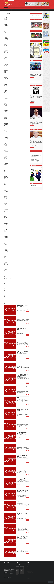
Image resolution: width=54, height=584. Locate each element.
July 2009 (5, 256)
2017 (4, 290)
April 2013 (5, 203)
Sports (23, 377)
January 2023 (5, 65)
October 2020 (5, 97)
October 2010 (5, 238)
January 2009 (5, 263)
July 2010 (5, 242)
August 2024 (5, 43)
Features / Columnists (25, 502)
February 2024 (6, 50)
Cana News (28, 566)
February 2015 (6, 177)
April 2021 (5, 90)
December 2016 (6, 151)
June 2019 (5, 116)
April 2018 (5, 132)
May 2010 (5, 244)
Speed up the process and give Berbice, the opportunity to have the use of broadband (22, 491)
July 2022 (5, 72)
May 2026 (5, 18)
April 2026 (5, 19)
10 (17, 570)
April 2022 (5, 76)
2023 (4, 283)
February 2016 (6, 163)
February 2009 (6, 262)
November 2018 (6, 124)
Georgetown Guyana (29, 571)
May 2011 (5, 230)
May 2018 (5, 131)
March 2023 (5, 63)
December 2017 (6, 137)
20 (21, 571)
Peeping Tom (18, 503)
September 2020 (6, 98)
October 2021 (5, 83)
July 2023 (5, 58)
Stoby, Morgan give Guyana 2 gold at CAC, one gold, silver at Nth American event (23, 375)
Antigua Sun (28, 564)
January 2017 (5, 150)
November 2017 (6, 138)
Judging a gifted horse (21, 501)
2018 (4, 289)
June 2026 (5, 17)
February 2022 (6, 78)
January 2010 (5, 249)
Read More (27, 323)
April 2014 (5, 189)
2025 (4, 281)
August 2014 (5, 184)
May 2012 (5, 216)
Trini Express (28, 577)
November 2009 (6, 251)
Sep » (18, 575)
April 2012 (5, 217)
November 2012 (6, 209)
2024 (4, 282)
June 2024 (5, 45)
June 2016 (5, 158)
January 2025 (5, 37)
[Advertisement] (46, 70)
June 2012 (5, 215)
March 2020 (5, 105)
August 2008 (5, 269)
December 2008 (6, 264)
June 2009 (5, 257)
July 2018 (5, 129)
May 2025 (5, 32)
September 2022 (6, 70)
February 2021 (6, 92)
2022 (4, 284)
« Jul (16, 575)
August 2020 (5, 99)
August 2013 (5, 198)
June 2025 (5, 31)
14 (22, 570)
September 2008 (6, 268)
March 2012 (5, 218)
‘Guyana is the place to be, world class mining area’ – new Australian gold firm (16, 8)
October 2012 (5, 210)
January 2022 (5, 79)
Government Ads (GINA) (30, 572)
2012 (4, 296)
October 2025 (5, 26)
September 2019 (6, 112)
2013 (4, 295)
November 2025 (6, 25)
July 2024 (5, 44)
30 (16, 574)
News (23, 318)
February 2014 (6, 191)
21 (22, 571)
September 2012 (6, 211)
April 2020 (5, 104)
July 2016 (5, 157)
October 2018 (5, 125)
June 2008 (5, 271)
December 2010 (6, 236)
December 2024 (6, 38)
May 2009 (5, 258)
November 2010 (6, 237)
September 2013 (6, 197)
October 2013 (5, 196)
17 (17, 571)
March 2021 (5, 91)
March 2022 (5, 77)
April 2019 (5, 118)
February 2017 (6, 149)
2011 (4, 297)
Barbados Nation (29, 565)
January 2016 (5, 164)
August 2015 (5, 170)
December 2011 (6, 222)
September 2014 (6, 183)
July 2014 (5, 185)
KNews (21, 318)
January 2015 (5, 178)
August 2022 (5, 71)
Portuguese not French (21, 548)
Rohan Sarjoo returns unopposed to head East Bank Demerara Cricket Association (23, 387)
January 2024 (5, 51)
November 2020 (6, 96)
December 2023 (6, 52)
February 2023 (6, 64)
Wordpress (28, 578)
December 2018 (6, 123)
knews (21, 377)
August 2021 (5, 85)
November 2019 (6, 110)
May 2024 (5, 46)
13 (21, 570)
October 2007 (5, 275)
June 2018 (5, 130)
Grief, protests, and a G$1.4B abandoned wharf (16, 7)
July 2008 (5, 270)
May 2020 (5, 103)
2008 (4, 301)
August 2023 (5, 57)
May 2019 (5, 117)
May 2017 (5, 145)
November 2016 (6, 152)
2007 (4, 302)
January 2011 (5, 235)
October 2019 (5, 111)
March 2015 (5, 176)
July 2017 (5, 143)
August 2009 (5, 255)
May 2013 (5, 202)
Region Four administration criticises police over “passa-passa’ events (23, 421)
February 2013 (6, 205)
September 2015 (6, 169)
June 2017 (5, 144)
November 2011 (6, 223)
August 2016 (5, 156)
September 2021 (6, 84)
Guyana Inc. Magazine (30, 573)
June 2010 (5, 243)
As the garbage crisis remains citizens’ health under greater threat (22, 526)
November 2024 (6, 39)
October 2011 (5, 224)
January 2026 (5, 23)
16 (16, 571)
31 (17, 574)
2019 (4, 288)
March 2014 (5, 190)
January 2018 (5, 136)
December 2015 (6, 165)
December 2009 (6, 250)
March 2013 (5, 204)
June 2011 (5, 229)
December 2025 (6, 24)
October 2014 (5, 182)
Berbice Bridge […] (34, 185)
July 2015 (5, 171)
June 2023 (5, 59)
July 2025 (5, 30)
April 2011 (5, 231)
